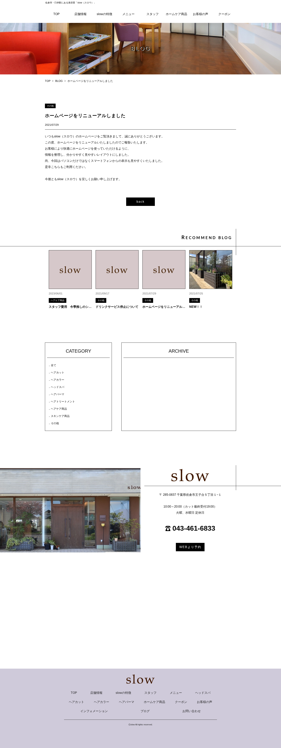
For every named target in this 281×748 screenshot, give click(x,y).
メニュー (128, 14)
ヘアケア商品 (59, 408)
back (140, 201)
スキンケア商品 (60, 416)
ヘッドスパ (57, 387)
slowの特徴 (104, 14)
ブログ (145, 711)
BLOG (59, 80)
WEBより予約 (190, 547)
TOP (56, 14)
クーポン (224, 14)
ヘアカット (57, 372)
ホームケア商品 (176, 14)
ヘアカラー (57, 379)
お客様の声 (200, 14)
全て (53, 365)
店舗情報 (80, 14)
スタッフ (152, 14)
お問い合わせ (191, 711)
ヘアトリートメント (63, 401)
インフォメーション (94, 711)
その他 (55, 423)
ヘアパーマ (57, 394)
